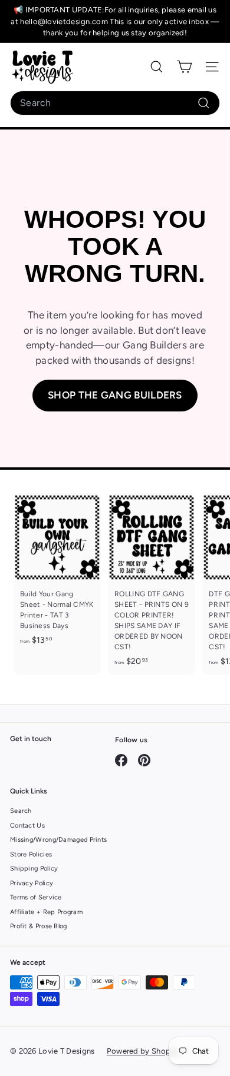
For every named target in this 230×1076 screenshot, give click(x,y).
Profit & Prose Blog (38, 926)
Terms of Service (36, 897)
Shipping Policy (34, 868)
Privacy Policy (31, 883)
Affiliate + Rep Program (46, 912)
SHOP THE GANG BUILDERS (115, 395)
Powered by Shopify (143, 1051)
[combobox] (115, 103)
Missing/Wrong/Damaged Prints (58, 839)
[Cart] (184, 66)
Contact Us (27, 825)
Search (21, 811)
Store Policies (31, 854)
